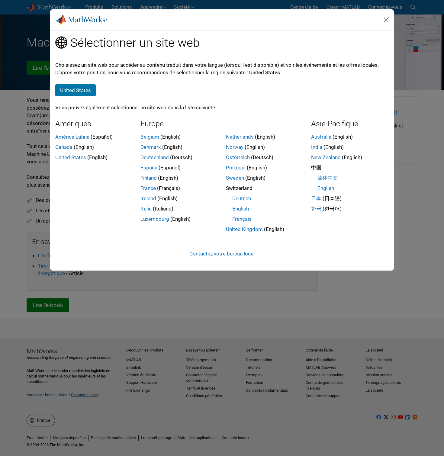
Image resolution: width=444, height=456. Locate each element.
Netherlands (240, 137)
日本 (316, 198)
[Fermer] (386, 19)
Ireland (148, 198)
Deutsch (241, 198)
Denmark (150, 147)
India (316, 147)
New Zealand (326, 157)
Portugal (236, 168)
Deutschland (154, 157)
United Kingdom (244, 229)
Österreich (238, 157)
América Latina (72, 137)
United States (70, 157)
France (148, 188)
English (240, 209)
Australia (321, 137)
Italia (146, 209)
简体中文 (327, 178)
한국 (316, 209)
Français (242, 219)
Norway (234, 147)
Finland (148, 178)
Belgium (149, 137)
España (148, 168)
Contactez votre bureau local (222, 254)
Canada (63, 147)
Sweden (235, 178)
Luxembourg (154, 219)
